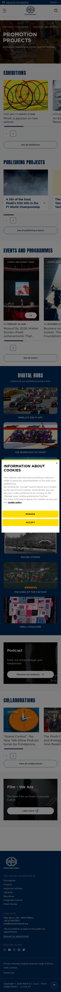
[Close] (57, 463)
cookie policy (15, 502)
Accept (30, 522)
